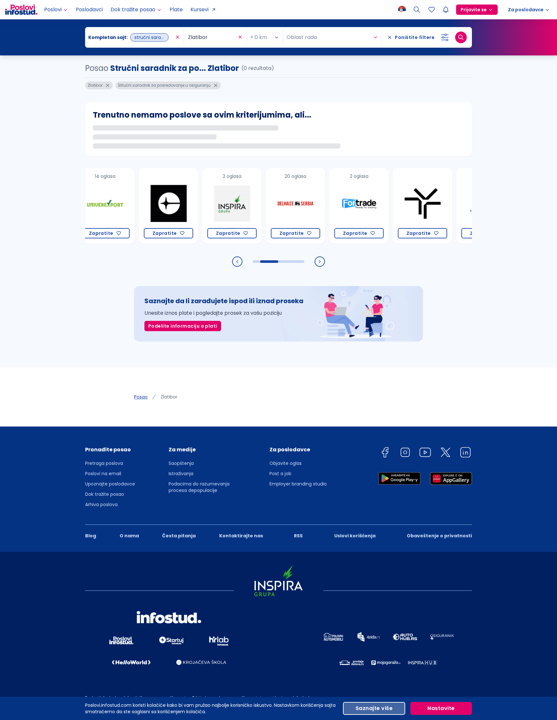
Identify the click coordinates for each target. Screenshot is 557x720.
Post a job (280, 473)
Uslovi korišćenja (355, 536)
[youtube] (425, 453)
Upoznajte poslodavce (110, 484)
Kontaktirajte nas (241, 536)
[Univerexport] (91, 206)
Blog (90, 536)
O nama (129, 536)
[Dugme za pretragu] (461, 37)
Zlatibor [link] (169, 397)
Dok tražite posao (104, 494)
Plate (176, 9)
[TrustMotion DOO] (408, 206)
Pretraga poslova (104, 463)
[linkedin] (465, 453)
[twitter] (445, 453)
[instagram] (405, 453)
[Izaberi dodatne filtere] (445, 37)
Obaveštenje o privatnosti (439, 536)
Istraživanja (181, 473)
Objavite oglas (285, 463)
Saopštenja (181, 463)
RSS (298, 536)
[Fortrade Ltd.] (345, 206)
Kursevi (200, 9)
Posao (141, 397)
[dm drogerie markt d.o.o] (472, 206)
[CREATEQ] (154, 206)
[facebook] (384, 453)
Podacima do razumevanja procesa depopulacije (199, 487)
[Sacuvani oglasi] (432, 9)
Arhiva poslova (101, 504)
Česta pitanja (179, 536)
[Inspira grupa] (218, 206)
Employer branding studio (298, 484)
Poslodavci (89, 9)
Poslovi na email (103, 473)
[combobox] (131, 37)
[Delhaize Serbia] (281, 206)
